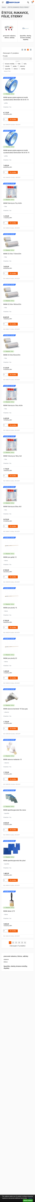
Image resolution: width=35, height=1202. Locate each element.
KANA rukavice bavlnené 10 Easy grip (15, 709)
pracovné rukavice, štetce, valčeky (16, 956)
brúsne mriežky (9, 64)
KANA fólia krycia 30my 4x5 (12, 506)
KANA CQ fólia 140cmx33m (12, 304)
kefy (25, 64)
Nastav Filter (7, 71)
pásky (15, 66)
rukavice (6, 959)
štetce (6, 962)
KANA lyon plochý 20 (10, 658)
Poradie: (5, 56)
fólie (19, 64)
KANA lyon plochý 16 (10, 608)
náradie (7, 66)
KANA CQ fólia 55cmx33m (11, 355)
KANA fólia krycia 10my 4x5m (13, 405)
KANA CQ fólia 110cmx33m (12, 254)
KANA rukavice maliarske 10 (12, 759)
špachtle (7, 69)
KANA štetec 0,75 (9, 911)
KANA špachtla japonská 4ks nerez (14, 810)
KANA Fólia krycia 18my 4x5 (12, 456)
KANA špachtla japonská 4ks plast (14, 860)
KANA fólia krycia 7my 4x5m (12, 203)
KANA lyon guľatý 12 (10, 557)
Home (4, 7)
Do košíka (13, 119)
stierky (23, 69)
